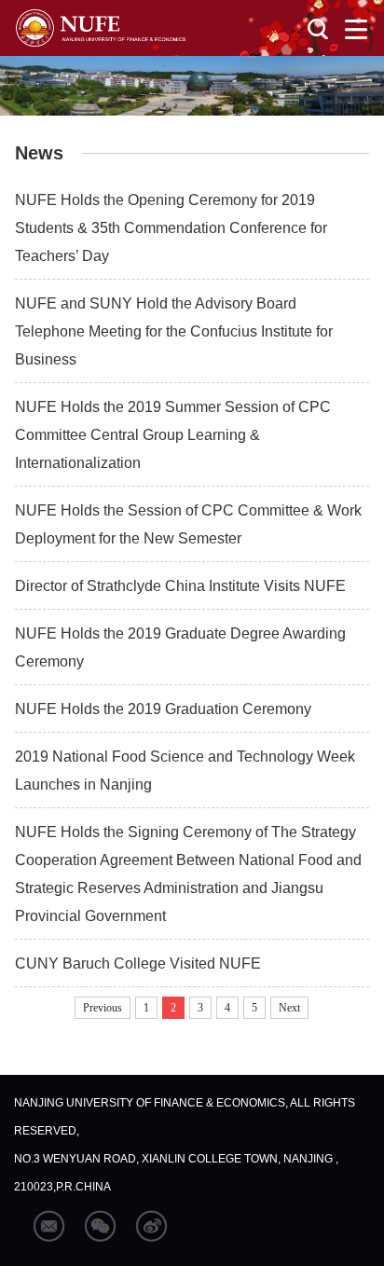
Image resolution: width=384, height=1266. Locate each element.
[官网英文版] (101, 28)
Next (289, 1007)
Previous (102, 1007)
